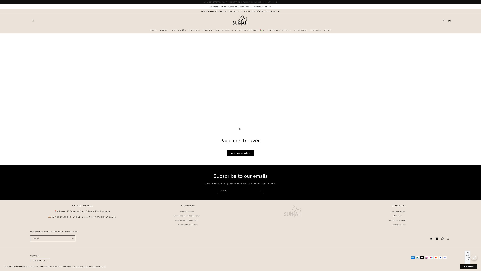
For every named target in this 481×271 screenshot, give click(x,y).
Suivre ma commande (398, 220)
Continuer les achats (240, 153)
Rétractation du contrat (188, 225)
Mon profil (397, 216)
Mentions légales (187, 211)
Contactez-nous (399, 225)
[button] (33, 21)
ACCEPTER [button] (469, 266)
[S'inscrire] (260, 191)
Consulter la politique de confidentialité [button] (89, 266)
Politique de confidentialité (186, 220)
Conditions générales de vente (187, 216)
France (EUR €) (39, 261)
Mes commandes (398, 211)
